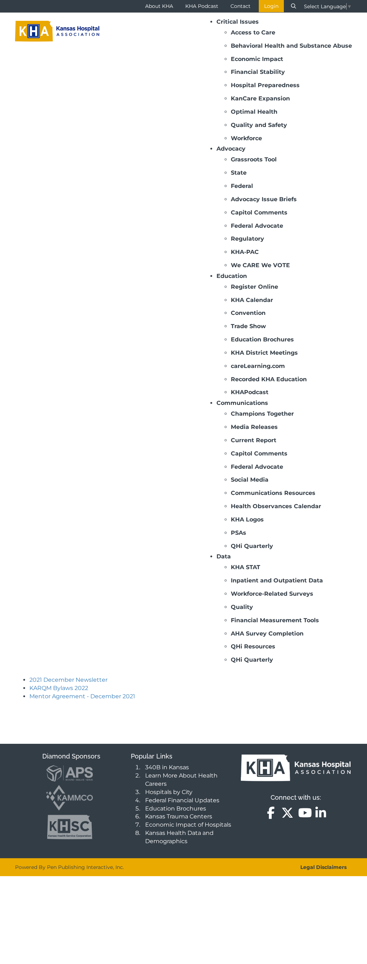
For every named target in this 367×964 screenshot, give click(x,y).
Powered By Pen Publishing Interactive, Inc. (69, 867)
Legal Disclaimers (323, 867)
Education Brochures (175, 808)
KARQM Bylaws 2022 (58, 688)
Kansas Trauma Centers (178, 816)
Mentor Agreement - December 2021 (82, 696)
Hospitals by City (168, 792)
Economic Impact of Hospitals (188, 824)
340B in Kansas (167, 767)
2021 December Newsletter (68, 679)
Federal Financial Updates (182, 800)
